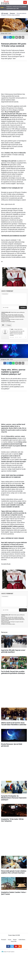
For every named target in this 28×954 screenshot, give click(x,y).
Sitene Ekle (13, 941)
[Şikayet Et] (25, 337)
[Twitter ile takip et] (12, 946)
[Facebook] (5, 37)
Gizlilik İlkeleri (22, 939)
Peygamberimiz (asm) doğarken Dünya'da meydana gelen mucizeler (16, 7)
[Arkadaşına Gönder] (16, 37)
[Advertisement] (14, 77)
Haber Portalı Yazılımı (9, 951)
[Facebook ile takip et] (8, 946)
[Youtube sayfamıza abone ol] (16, 946)
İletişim (15, 939)
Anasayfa (3, 939)
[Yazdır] (20, 37)
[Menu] (25, 2)
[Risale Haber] (5, 2)
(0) (17, 337)
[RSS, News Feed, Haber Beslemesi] (20, 946)
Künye (9, 939)
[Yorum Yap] (23, 37)
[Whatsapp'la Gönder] (13, 37)
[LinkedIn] (10, 37)
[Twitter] (7, 37)
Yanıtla (12, 337)
